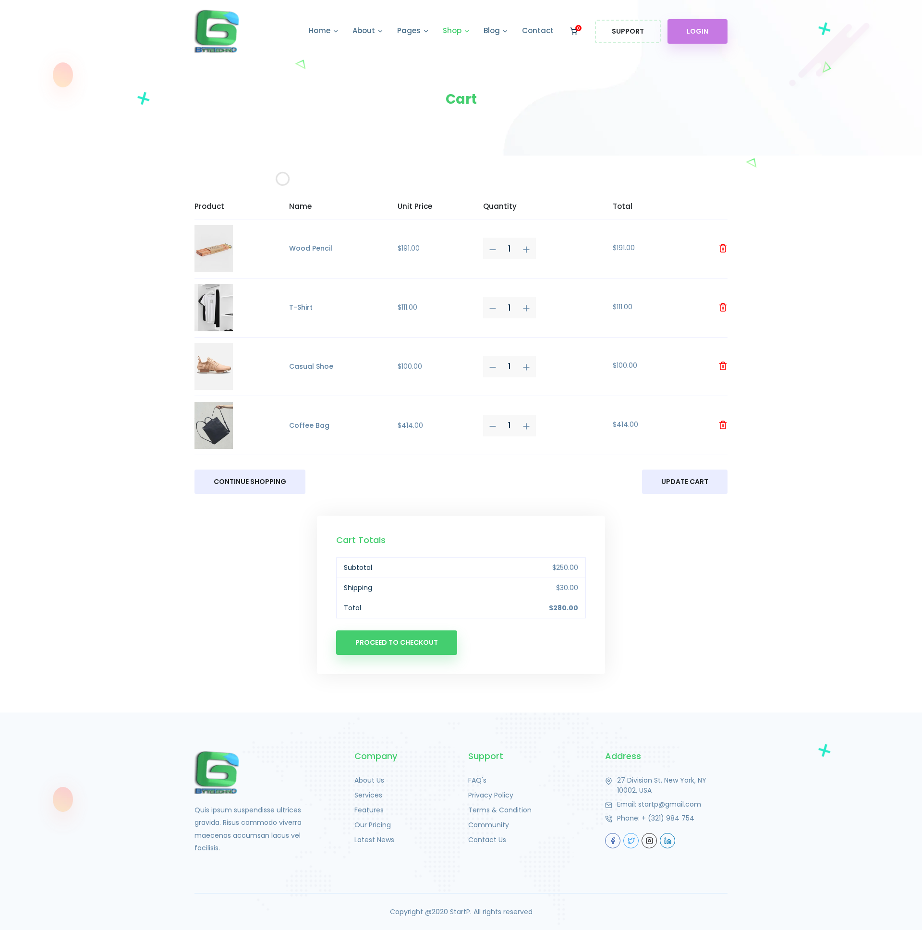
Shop (453, 30)
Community (488, 825)
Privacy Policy (490, 795)
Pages (410, 30)
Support (628, 31)
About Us (369, 780)
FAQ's (477, 780)
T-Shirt (301, 307)
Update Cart (684, 481)
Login (697, 31)
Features (369, 810)
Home (320, 30)
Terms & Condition (500, 810)
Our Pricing (372, 825)
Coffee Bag (309, 425)
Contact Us (487, 840)
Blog (493, 30)
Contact (538, 30)
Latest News (374, 840)
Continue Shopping (250, 481)
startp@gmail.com (669, 804)
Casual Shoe (311, 366)
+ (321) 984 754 (668, 818)
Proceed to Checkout (396, 642)
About (364, 30)
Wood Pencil (310, 248)
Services (368, 795)
